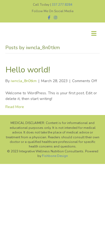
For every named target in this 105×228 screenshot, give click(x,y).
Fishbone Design (55, 156)
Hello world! (27, 69)
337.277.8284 (62, 4)
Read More (14, 106)
